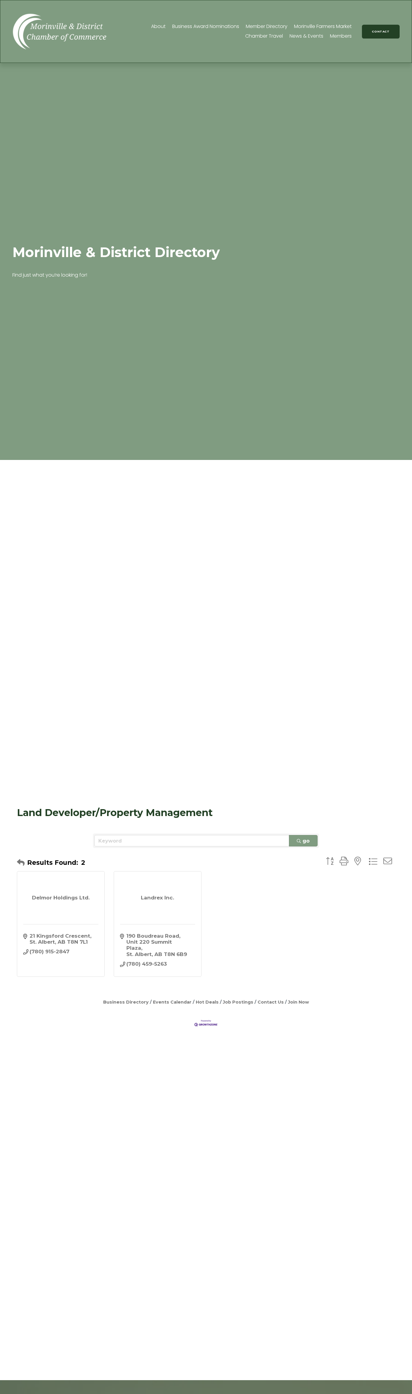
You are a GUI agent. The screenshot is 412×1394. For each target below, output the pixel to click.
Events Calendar (172, 1002)
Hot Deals (207, 1002)
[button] (21, 862)
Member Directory (266, 26)
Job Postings (238, 1002)
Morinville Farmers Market (323, 26)
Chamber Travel (264, 36)
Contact (380, 31)
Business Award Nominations (205, 26)
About (158, 26)
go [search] (306, 841)
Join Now (298, 1002)
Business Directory (126, 1002)
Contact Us (271, 1002)
